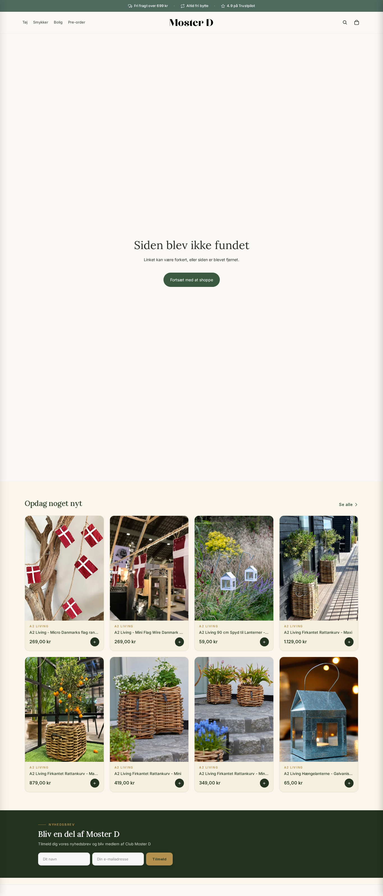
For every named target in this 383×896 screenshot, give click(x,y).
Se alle (346, 504)
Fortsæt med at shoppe (191, 279)
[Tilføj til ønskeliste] (95, 524)
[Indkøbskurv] (356, 22)
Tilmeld (159, 859)
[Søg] (345, 22)
